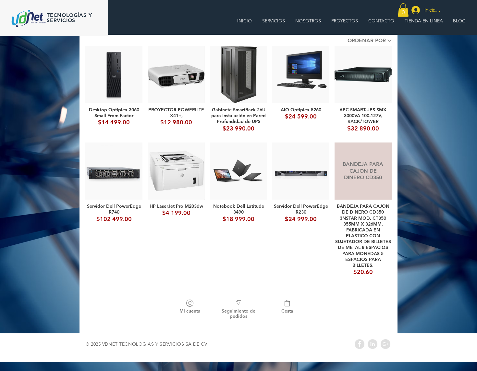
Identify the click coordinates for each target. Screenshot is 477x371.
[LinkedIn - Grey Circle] (372, 344)
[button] (403, 10)
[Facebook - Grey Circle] (359, 344)
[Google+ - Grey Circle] (385, 344)
